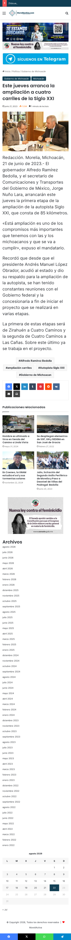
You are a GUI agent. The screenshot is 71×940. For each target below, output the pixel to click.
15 (54, 881)
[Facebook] (8, 386)
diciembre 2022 (10, 785)
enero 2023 (8, 780)
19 (26, 887)
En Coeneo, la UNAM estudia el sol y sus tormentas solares (14, 475)
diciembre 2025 (10, 590)
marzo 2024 (8, 704)
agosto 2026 (9, 546)
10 (7, 881)
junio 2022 (7, 818)
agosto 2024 (9, 677)
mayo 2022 (8, 823)
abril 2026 (7, 568)
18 (17, 887)
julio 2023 (7, 747)
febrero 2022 (9, 839)
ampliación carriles (19, 367)
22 (54, 887)
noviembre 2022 (10, 791)
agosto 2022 (9, 807)
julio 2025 (7, 617)
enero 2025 (8, 650)
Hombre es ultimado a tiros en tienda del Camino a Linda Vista (15, 439)
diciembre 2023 (10, 720)
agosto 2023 (9, 742)
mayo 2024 (8, 693)
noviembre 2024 (10, 660)
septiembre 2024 (11, 671)
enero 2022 (8, 845)
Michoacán (38, 78)
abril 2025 (7, 633)
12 (26, 881)
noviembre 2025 (10, 595)
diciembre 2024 (10, 655)
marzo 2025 (8, 639)
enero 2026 (8, 584)
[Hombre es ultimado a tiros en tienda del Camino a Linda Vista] (18, 424)
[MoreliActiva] (21, 13)
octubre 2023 (9, 731)
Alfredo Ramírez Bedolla (36, 360)
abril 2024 (7, 698)
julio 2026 (7, 552)
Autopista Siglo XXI (52, 367)
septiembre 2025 (11, 606)
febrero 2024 (9, 709)
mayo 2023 (8, 758)
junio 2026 (7, 557)
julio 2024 (7, 682)
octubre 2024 (9, 666)
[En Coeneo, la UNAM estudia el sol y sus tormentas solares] (18, 460)
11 (17, 881)
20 (35, 887)
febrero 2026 (9, 579)
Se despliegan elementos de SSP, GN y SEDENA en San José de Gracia (52, 439)
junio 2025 (7, 622)
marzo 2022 (8, 834)
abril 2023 (7, 763)
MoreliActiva (35, 927)
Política (15, 71)
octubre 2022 (9, 796)
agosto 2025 (9, 612)
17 (7, 887)
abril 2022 (7, 829)
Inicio (7, 71)
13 (35, 881)
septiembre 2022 (11, 801)
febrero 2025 (9, 644)
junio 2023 (7, 753)
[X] (16, 386)
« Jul (4, 909)
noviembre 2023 (10, 725)
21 (45, 887)
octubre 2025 (9, 601)
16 (64, 881)
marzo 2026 (8, 574)
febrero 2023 (9, 774)
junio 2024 (7, 688)
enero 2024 (8, 715)
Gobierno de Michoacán (33, 71)
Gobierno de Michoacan (36, 374)
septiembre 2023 (11, 736)
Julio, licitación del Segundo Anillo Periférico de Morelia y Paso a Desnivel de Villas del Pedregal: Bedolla (52, 478)
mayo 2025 (8, 628)
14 (45, 881)
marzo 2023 (8, 769)
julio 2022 (7, 812)
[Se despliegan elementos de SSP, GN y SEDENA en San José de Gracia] (53, 424)
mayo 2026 (8, 563)
